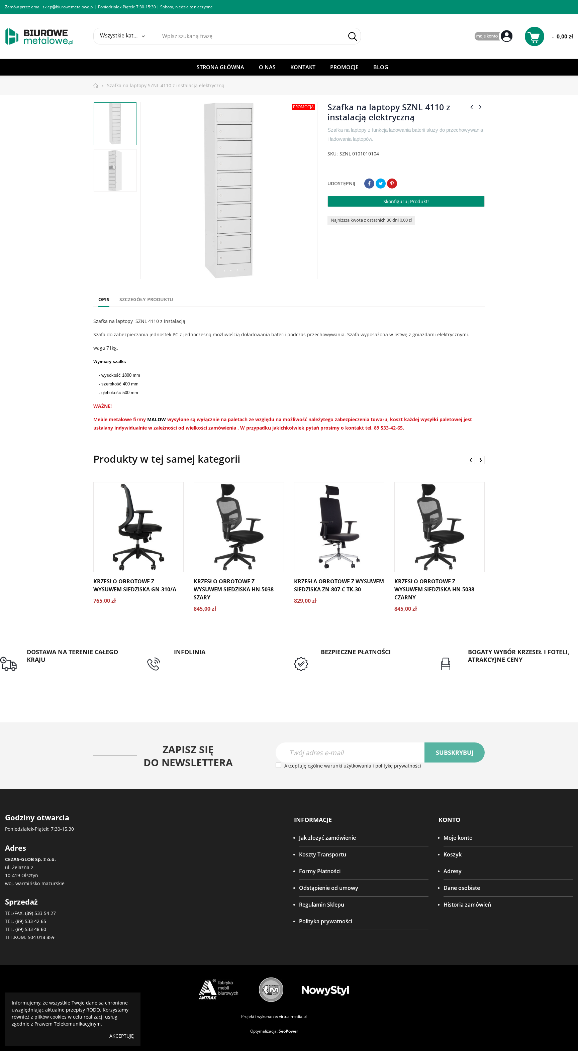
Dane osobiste (462, 888)
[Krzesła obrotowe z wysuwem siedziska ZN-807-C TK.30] (339, 527)
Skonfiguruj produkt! (406, 201)
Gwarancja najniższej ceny (500, 667)
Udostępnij (369, 184)
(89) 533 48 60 (30, 929)
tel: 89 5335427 (192, 660)
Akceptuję (121, 1036)
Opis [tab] (103, 299)
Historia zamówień (467, 904)
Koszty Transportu (322, 854)
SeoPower (288, 1031)
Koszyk (453, 854)
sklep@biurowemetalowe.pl (68, 7)
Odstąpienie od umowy (328, 888)
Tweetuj (381, 184)
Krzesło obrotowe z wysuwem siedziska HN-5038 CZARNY (434, 589)
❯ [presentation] (480, 460)
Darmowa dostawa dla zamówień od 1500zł (72, 671)
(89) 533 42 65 (30, 921)
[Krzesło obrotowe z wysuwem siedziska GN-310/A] (138, 527)
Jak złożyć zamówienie (327, 837)
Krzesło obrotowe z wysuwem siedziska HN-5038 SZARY (234, 589)
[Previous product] (471, 107)
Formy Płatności (320, 871)
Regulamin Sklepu (321, 904)
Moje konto (458, 837)
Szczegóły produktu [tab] (146, 299)
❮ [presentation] (471, 460)
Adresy (453, 871)
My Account (494, 36)
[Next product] (480, 107)
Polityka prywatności (325, 921)
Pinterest (392, 184)
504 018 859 (41, 937)
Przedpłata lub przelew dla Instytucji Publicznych (366, 664)
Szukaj (352, 36)
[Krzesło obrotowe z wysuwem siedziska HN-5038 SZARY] (238, 527)
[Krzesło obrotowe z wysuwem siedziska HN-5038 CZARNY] (439, 527)
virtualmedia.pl (293, 1016)
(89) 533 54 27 (40, 913)
